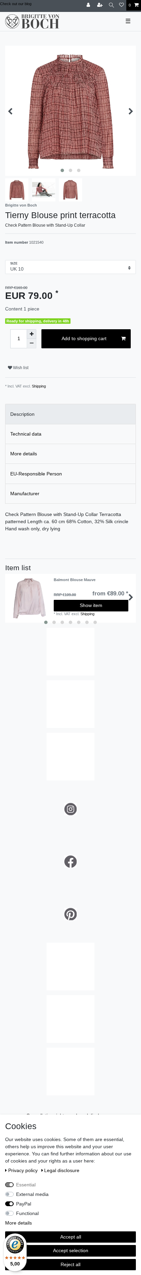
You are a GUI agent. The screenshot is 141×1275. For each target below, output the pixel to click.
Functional (27, 1213)
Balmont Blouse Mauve (74, 580)
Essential (26, 1184)
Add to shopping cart (84, 338)
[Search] (111, 5)
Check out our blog (15, 4)
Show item (91, 605)
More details (18, 1223)
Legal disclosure (61, 1170)
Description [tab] (22, 414)
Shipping (39, 386)
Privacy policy (23, 1170)
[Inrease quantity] (31, 334)
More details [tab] (23, 453)
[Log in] (89, 5)
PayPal (23, 1203)
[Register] (100, 5)
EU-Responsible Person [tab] (36, 473)
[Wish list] (121, 5)
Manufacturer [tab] (24, 493)
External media (32, 1194)
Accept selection (70, 1250)
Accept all (70, 1237)
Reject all (70, 1264)
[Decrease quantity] (31, 343)
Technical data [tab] (25, 434)
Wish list (20, 367)
